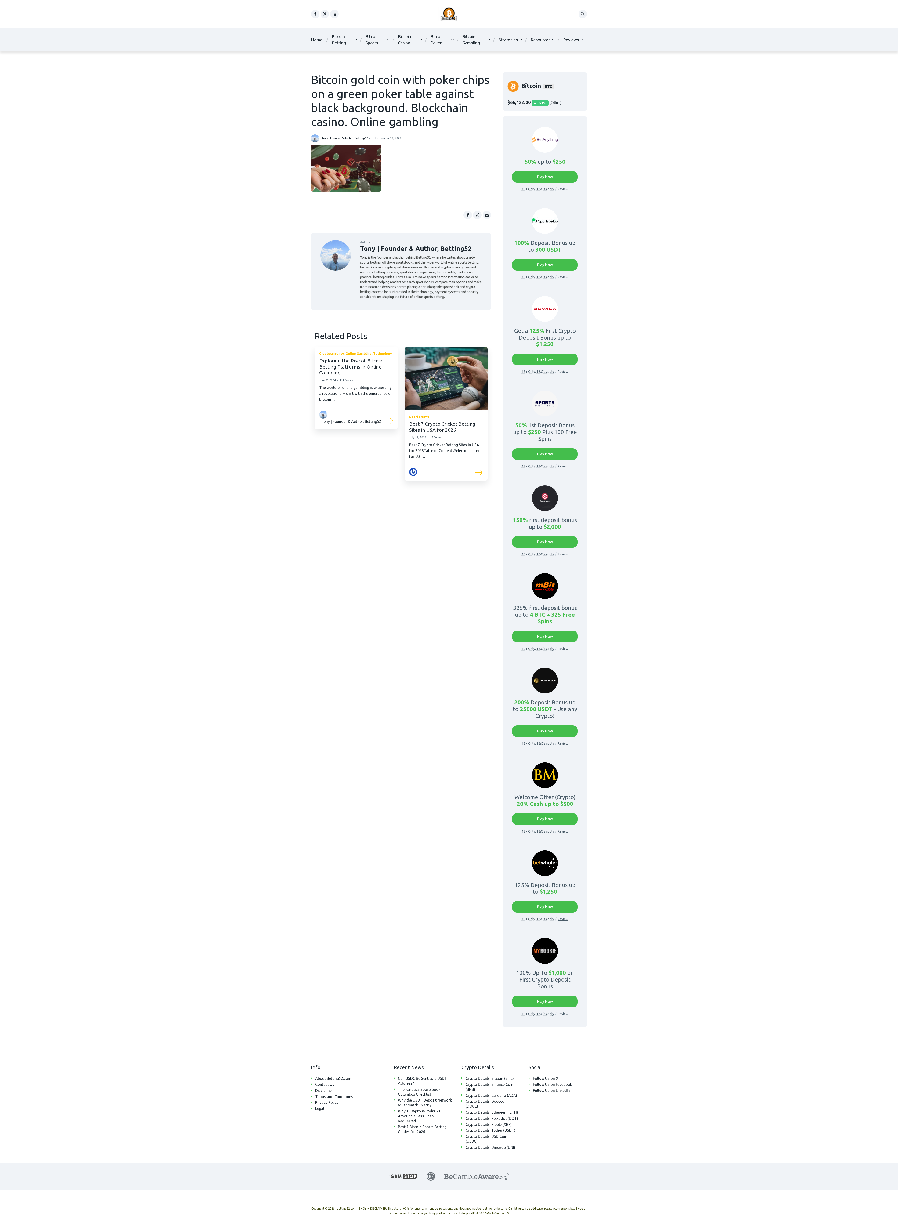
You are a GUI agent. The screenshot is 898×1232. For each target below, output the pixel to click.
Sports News (419, 417)
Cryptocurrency (331, 353)
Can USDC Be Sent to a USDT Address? (422, 1080)
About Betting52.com (333, 1078)
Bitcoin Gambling (471, 39)
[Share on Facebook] (467, 215)
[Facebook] (315, 14)
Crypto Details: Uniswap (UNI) (490, 1147)
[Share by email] (487, 215)
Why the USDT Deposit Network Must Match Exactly (425, 1102)
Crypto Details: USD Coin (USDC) (486, 1138)
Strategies (508, 39)
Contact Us (324, 1084)
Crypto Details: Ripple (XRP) (489, 1124)
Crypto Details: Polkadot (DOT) (492, 1118)
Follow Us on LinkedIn (551, 1090)
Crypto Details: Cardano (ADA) (491, 1095)
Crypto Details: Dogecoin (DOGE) (486, 1103)
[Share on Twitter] (477, 215)
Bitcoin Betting (339, 39)
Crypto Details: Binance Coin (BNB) (489, 1086)
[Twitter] (325, 14)
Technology (382, 353)
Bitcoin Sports (372, 39)
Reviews (571, 39)
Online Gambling (358, 353)
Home (316, 39)
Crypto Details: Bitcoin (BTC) (490, 1078)
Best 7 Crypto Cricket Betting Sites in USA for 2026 (442, 426)
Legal (319, 1108)
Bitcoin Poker (437, 39)
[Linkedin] (334, 14)
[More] (389, 420)
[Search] (583, 14)
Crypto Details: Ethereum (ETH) (492, 1112)
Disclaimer (324, 1090)
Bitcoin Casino (404, 39)
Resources (540, 39)
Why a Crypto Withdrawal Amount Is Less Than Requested (420, 1116)
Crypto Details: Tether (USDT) (490, 1130)
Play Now (545, 177)
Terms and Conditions (334, 1096)
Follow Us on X (545, 1078)
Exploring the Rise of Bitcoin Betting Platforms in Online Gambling (351, 366)
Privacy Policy (326, 1102)
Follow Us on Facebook (552, 1084)
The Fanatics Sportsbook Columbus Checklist (419, 1091)
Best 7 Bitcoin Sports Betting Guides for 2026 (422, 1129)
